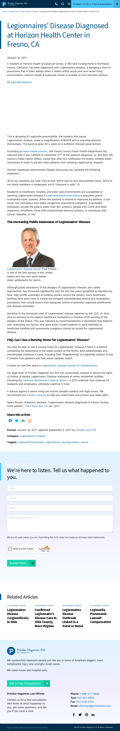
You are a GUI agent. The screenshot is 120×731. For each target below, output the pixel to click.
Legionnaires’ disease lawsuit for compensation (69, 365)
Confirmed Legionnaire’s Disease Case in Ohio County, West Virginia (45, 618)
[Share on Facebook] (10, 421)
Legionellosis (52, 442)
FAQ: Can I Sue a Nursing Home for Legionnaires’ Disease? (48, 340)
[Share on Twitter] (16, 421)
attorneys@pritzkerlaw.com (95, 705)
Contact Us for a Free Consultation (92, 3)
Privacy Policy (42, 728)
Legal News (13, 11)
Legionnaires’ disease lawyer (24, 269)
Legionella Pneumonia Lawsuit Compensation (100, 616)
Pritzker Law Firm (86, 430)
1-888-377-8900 (90, 693)
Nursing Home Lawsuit (75, 442)
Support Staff (12, 728)
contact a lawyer (36, 395)
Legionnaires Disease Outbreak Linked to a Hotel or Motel (72, 618)
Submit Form (18, 563)
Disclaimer (31, 728)
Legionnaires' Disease (29, 11)
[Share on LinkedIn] (23, 421)
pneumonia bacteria (64, 195)
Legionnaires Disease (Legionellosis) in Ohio (18, 616)
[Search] (63, 4)
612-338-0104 (85, 701)
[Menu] (69, 4)
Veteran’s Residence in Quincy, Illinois (45, 380)
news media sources (35, 151)
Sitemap (22, 728)
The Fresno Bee (34, 406)
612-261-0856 (85, 697)
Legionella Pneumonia (30, 442)
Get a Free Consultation (25, 683)
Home (4, 11)
